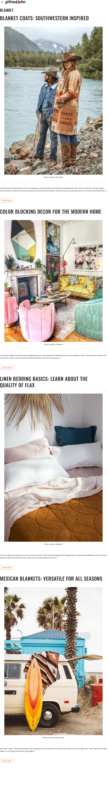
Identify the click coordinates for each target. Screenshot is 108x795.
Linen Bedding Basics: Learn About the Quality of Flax (44, 382)
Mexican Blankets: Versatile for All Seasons (51, 578)
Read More (7, 201)
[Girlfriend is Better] (15, 4)
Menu (2, 4)
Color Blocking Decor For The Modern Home (50, 211)
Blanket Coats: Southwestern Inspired (44, 18)
